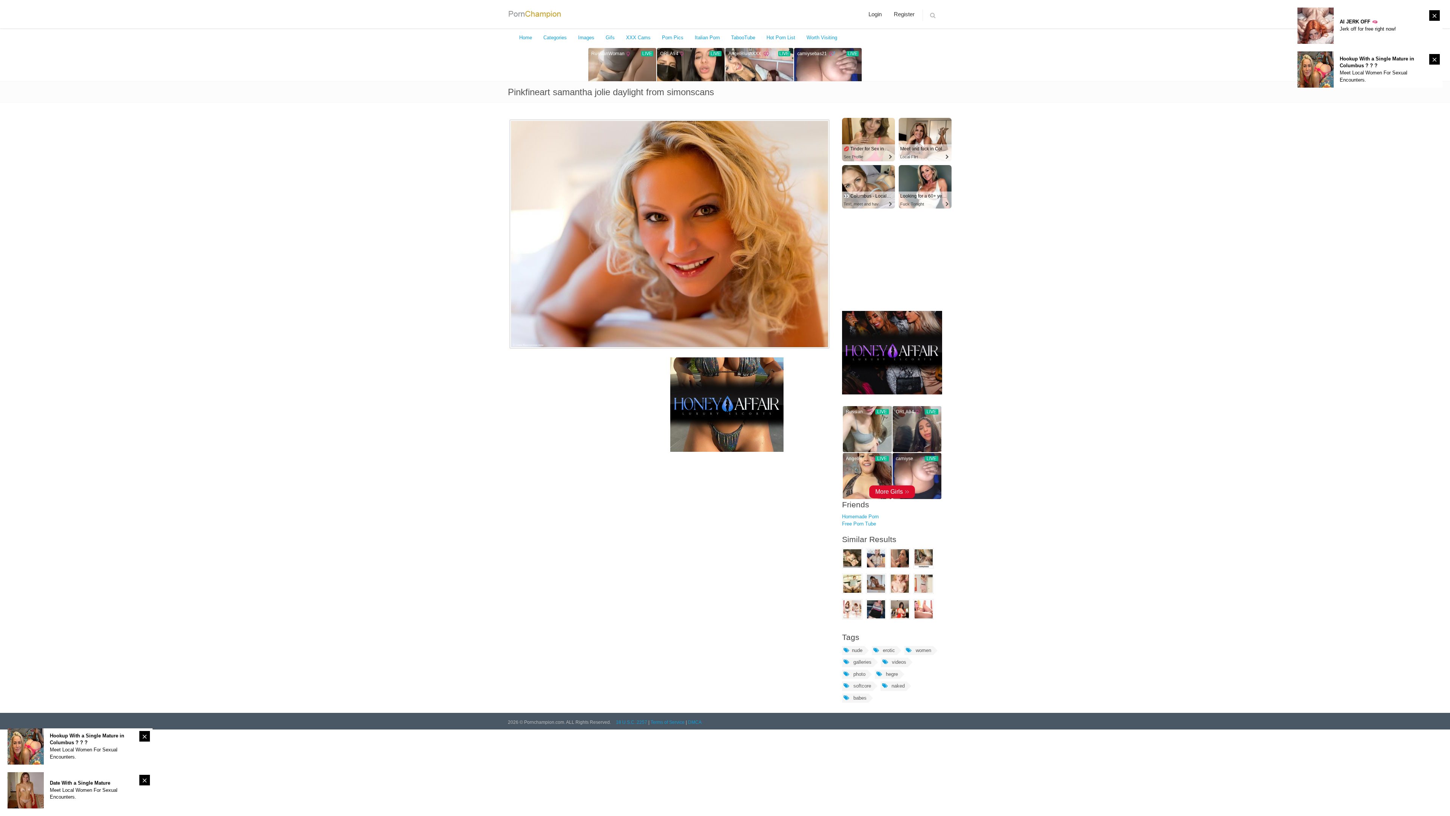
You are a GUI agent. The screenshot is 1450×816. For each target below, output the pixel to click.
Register (904, 14)
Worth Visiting (822, 37)
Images (586, 37)
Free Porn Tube (859, 524)
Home (525, 37)
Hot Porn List (781, 37)
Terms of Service (668, 722)
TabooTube (743, 37)
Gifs (610, 37)
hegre (891, 674)
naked (897, 686)
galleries (862, 662)
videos (898, 662)
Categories (555, 37)
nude (857, 650)
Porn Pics (672, 37)
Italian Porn (707, 37)
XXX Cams (638, 37)
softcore (861, 686)
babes (859, 698)
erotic (888, 650)
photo (858, 674)
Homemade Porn (860, 516)
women (922, 650)
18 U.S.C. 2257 (631, 722)
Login (875, 14)
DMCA (695, 722)
